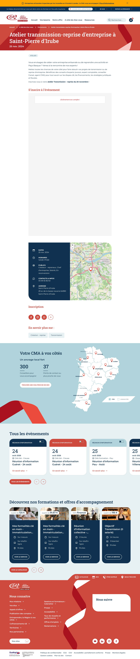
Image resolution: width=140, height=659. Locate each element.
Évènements (42, 27)
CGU (65, 653)
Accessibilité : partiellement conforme (88, 653)
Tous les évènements (20, 482)
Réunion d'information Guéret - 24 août (25, 463)
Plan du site (59, 656)
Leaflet (110, 299)
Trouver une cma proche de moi (35, 385)
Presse (107, 653)
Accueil (34, 20)
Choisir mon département (82, 9)
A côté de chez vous (73, 20)
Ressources (89, 20)
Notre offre (57, 20)
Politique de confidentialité (50, 653)
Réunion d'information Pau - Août (105, 463)
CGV (70, 653)
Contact (68, 656)
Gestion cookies (46, 656)
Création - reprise (38, 335)
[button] (90, 269)
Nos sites (16, 641)
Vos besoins (45, 20)
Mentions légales (118, 653)
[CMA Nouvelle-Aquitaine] (18, 18)
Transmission (56, 335)
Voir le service (21, 557)
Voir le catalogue (19, 570)
